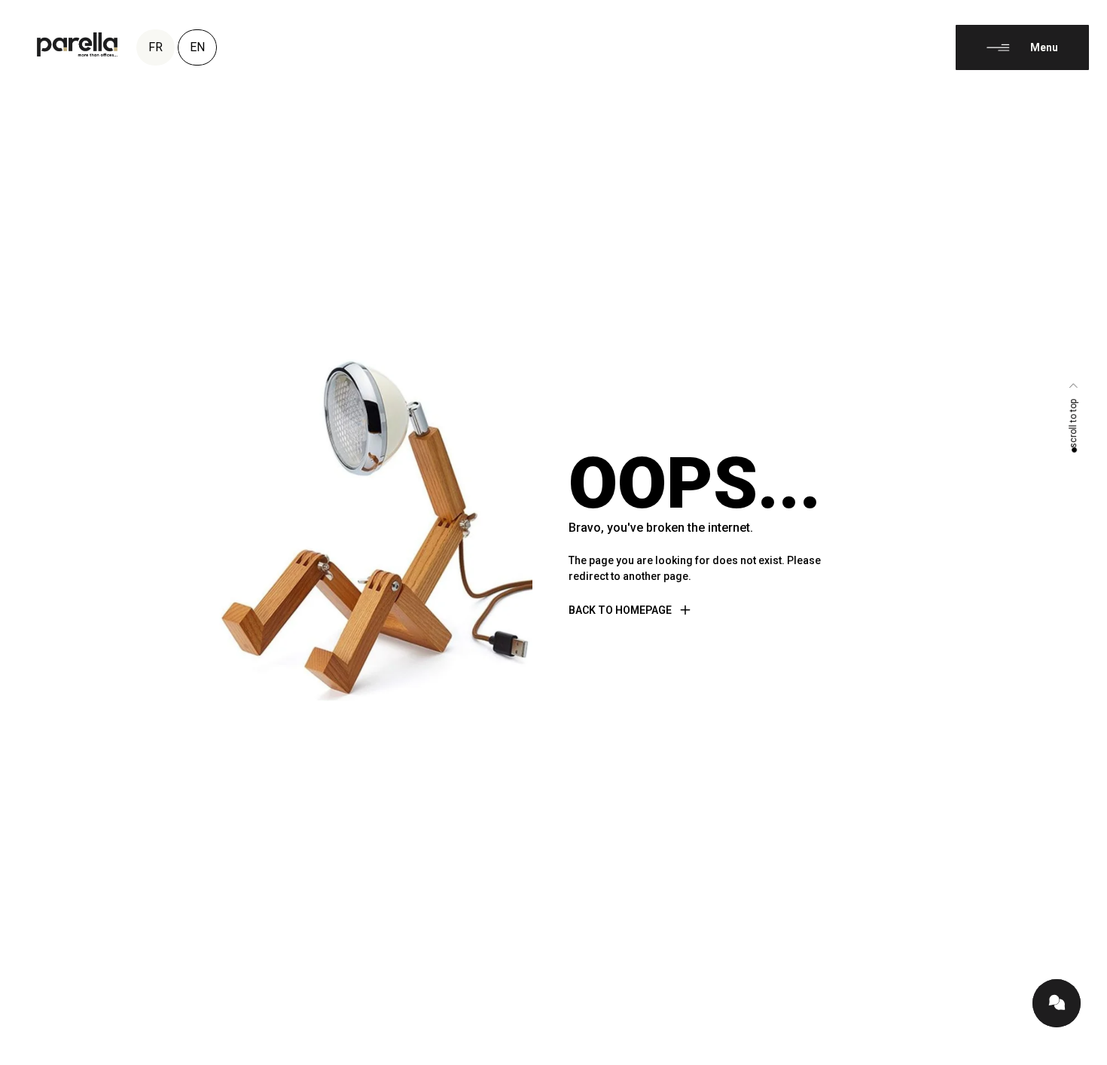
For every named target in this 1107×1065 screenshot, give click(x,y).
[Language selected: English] (1069, 1051)
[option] (1069, 1054)
